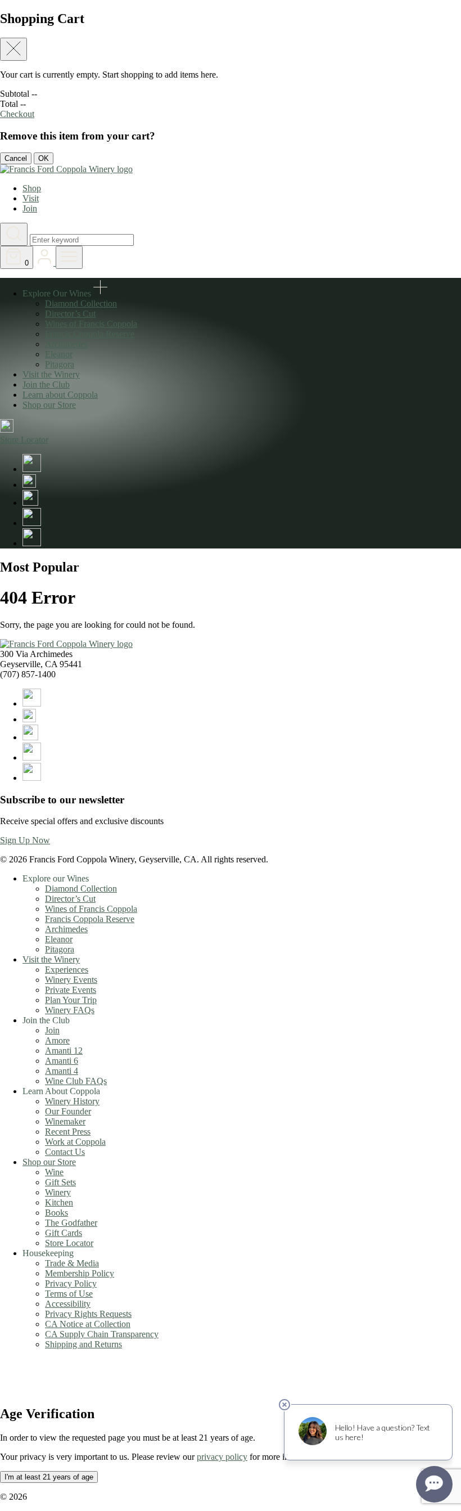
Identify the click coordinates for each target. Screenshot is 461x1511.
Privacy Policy (71, 1283)
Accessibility (68, 1303)
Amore (57, 1040)
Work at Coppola (75, 1141)
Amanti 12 (64, 1050)
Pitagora (59, 364)
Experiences (66, 969)
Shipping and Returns (83, 1344)
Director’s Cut (70, 313)
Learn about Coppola (60, 394)
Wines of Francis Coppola (91, 324)
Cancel (15, 158)
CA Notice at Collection (87, 1324)
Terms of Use (69, 1293)
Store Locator (69, 1243)
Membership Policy (79, 1273)
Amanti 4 (61, 1071)
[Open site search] (14, 234)
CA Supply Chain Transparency (102, 1334)
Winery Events (71, 979)
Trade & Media (72, 1263)
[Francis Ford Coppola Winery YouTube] (31, 523)
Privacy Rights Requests (88, 1314)
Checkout (17, 114)
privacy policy (222, 1456)
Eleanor (59, 354)
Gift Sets (60, 1182)
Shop (31, 188)
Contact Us (65, 1152)
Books (56, 1212)
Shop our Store (49, 405)
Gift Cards (63, 1233)
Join (29, 208)
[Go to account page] (45, 262)
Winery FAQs (69, 1010)
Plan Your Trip (71, 1000)
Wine (54, 1172)
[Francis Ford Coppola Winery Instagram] (30, 502)
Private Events (70, 990)
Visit (30, 198)
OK (43, 158)
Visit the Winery (51, 374)
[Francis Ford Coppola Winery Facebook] (31, 469)
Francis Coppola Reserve (89, 334)
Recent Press (68, 1131)
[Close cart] (13, 49)
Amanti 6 (61, 1060)
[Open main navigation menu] (69, 257)
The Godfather (71, 1222)
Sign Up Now (25, 840)
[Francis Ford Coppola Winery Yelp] (31, 543)
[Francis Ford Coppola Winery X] (29, 484)
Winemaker (65, 1121)
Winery (58, 1192)
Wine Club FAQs (76, 1081)
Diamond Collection (81, 303)
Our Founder (68, 1111)
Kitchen (59, 1202)
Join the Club (46, 384)
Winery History (72, 1101)
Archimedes (66, 344)
